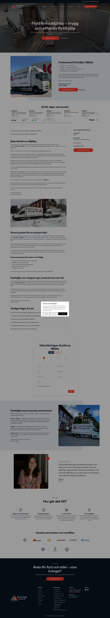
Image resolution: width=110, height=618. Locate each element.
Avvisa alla (54, 313)
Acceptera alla (63, 313)
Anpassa (46, 313)
